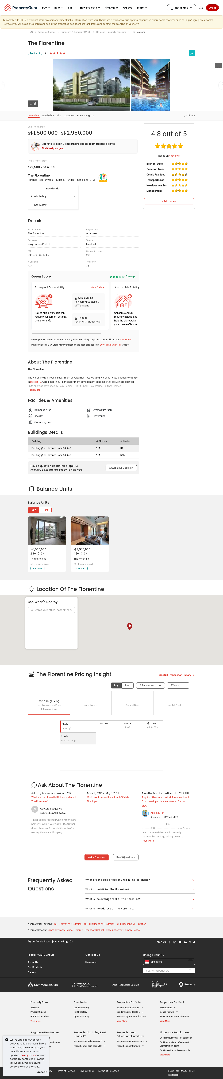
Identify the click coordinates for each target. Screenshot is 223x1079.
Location (69, 115)
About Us (33, 962)
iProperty (187, 984)
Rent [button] (57, 7)
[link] (83, 146)
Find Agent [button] (111, 7)
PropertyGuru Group (41, 955)
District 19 (35, 381)
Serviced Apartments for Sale (131, 1016)
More (140, 7)
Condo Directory (81, 1007)
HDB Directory (80, 1012)
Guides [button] (127, 7)
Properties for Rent (172, 1002)
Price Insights (85, 115)
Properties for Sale (129, 1002)
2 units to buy (38, 196)
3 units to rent (39, 205)
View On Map (98, 287)
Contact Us (92, 955)
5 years (175, 685)
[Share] (192, 53)
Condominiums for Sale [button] (128, 1012)
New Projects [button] (88, 7)
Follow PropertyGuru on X (189, 942)
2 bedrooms (147, 685)
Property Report (160, 984)
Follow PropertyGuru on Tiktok (193, 942)
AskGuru (34, 1007)
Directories (80, 1002)
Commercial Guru (43, 984)
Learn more (125, 339)
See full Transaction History (175, 675)
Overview (34, 115)
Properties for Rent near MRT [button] (88, 1046)
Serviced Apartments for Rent (174, 1016)
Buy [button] (44, 7)
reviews (174, 155)
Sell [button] (70, 7)
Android (59, 941)
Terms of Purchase (108, 1071)
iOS (70, 941)
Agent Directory (81, 1016)
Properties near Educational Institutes (130, 1034)
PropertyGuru (39, 1002)
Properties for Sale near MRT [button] (88, 1041)
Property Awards (84, 985)
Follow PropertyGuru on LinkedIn (185, 942)
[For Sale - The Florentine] (47, 530)
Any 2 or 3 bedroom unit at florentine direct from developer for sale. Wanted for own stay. (165, 801)
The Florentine (38, 558)
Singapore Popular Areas (176, 1032)
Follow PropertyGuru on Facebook (169, 942)
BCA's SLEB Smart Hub (110, 345)
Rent (45, 509)
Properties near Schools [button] (129, 1046)
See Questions (125, 857)
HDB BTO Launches (39, 1016)
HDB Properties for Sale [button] (128, 1007)
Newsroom (91, 962)
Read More (34, 389)
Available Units (51, 115)
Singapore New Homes (44, 1032)
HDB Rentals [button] (166, 1007)
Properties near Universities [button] (130, 1041)
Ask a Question (96, 857)
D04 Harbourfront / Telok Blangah (176, 1038)
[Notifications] (201, 7)
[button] (129, 626)
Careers (32, 972)
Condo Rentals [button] (167, 1012)
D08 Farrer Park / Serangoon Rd (175, 1050)
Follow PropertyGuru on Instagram (174, 942)
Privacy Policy (28, 1055)
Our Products (35, 967)
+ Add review (169, 201)
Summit (125, 985)
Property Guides (38, 1012)
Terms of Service (65, 1071)
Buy (34, 509)
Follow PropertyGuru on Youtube (180, 942)
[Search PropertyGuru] (190, 970)
